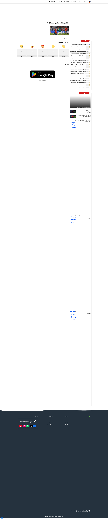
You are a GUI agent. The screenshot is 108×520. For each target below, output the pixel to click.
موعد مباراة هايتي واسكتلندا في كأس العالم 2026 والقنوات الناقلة (75, 78)
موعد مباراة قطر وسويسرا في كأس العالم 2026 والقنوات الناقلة (76, 82)
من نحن (51, 419)
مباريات (79, 1)
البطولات (67, 1)
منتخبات (60, 1)
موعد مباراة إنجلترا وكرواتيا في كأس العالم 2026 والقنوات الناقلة (76, 47)
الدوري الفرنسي (65, 423)
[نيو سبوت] (90, 1)
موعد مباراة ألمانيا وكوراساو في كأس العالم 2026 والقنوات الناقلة (75, 76)
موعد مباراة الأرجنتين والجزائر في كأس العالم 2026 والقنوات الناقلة (75, 53)
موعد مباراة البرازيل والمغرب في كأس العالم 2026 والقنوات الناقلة (75, 80)
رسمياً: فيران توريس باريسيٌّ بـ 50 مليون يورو (79, 44)
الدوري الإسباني (65, 421)
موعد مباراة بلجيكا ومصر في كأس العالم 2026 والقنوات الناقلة (76, 64)
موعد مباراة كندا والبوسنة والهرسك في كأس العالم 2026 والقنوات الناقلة (74, 87)
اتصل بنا (51, 421)
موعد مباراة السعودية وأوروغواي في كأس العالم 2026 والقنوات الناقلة (75, 62)
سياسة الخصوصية (50, 424)
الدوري (67, 419)
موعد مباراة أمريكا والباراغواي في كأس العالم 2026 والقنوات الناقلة (75, 85)
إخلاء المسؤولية (50, 423)
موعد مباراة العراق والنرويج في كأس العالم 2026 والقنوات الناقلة (76, 56)
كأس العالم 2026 (52, 1)
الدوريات (74, 1)
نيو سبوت (85, 1)
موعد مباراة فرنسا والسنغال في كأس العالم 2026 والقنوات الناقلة (76, 58)
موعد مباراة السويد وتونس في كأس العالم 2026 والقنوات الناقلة (76, 67)
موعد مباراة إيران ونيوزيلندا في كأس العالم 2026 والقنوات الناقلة (76, 60)
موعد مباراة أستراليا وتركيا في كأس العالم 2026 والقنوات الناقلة (76, 73)
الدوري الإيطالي (65, 424)
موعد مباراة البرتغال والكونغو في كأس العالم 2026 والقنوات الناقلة (75, 49)
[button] (18, 1)
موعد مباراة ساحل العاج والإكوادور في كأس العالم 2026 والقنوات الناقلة (74, 71)
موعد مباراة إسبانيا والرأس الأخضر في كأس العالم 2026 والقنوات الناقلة (75, 69)
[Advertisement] (54, 12)
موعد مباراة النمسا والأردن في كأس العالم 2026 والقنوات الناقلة (76, 51)
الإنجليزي (64, 419)
